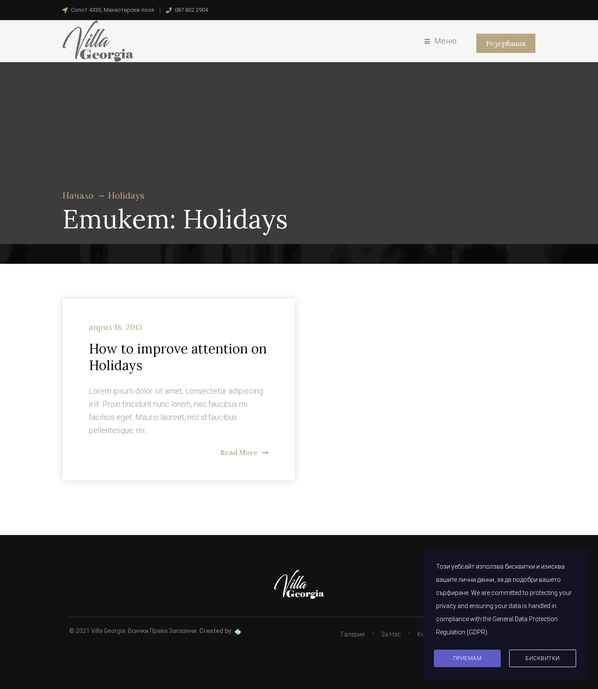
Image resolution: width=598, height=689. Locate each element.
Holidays (126, 195)
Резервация (506, 43)
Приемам (467, 658)
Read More (239, 452)
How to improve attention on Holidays (178, 357)
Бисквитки (542, 658)
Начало (78, 195)
